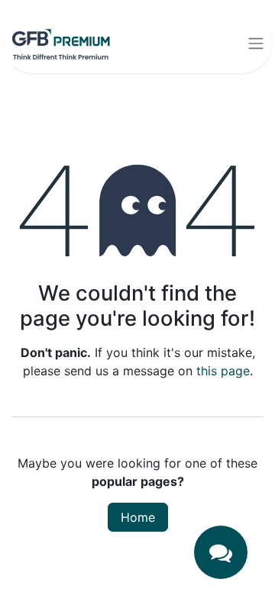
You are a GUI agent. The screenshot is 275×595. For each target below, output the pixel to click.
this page (223, 370)
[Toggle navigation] (256, 43)
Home (138, 517)
